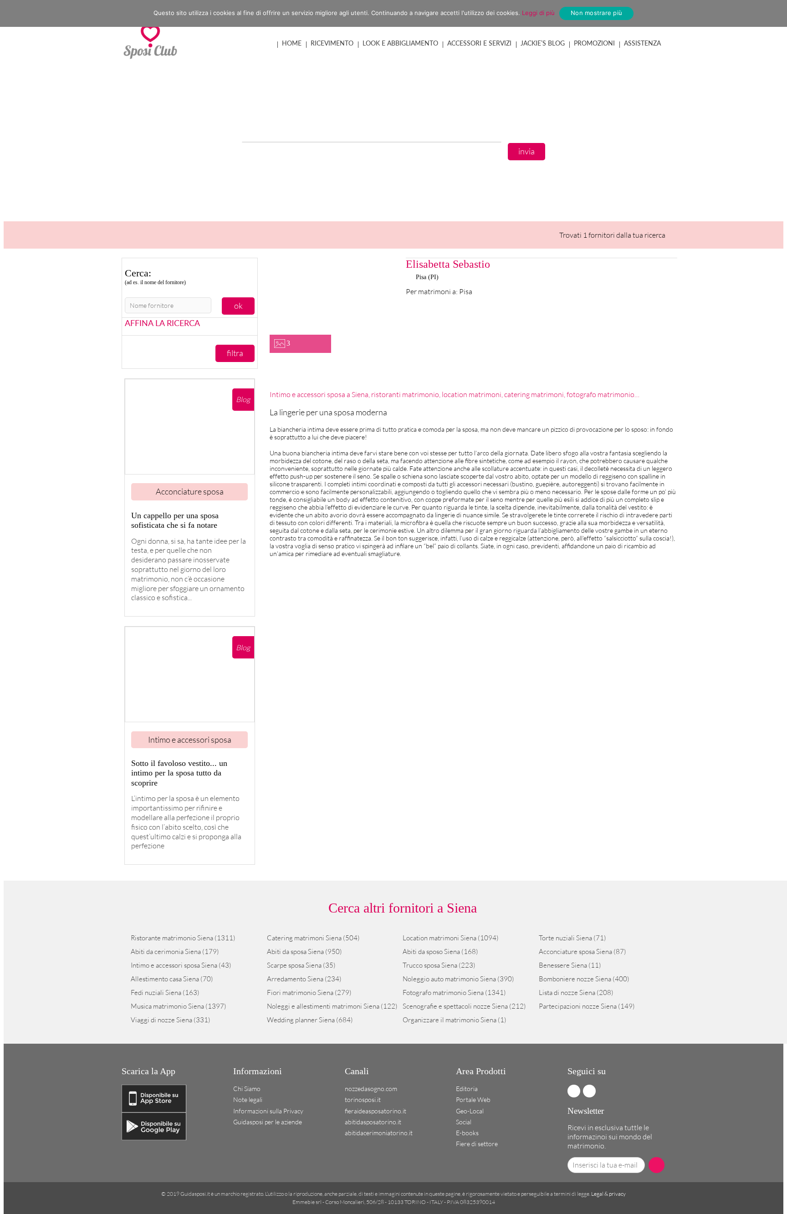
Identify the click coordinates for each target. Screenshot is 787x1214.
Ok (238, 306)
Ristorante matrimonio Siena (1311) (183, 937)
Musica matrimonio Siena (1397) (178, 1006)
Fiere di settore (477, 1144)
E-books (467, 1133)
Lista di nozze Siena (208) (576, 992)
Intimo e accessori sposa (189, 740)
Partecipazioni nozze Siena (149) (587, 1006)
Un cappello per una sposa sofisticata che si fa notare (175, 520)
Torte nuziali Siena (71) (572, 937)
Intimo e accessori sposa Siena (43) (181, 965)
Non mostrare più (596, 12)
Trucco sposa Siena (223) (439, 965)
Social (463, 1122)
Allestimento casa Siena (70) (172, 978)
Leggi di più (538, 12)
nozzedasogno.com (371, 1088)
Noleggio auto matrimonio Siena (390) (458, 978)
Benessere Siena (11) (570, 965)
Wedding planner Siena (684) (310, 1019)
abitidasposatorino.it (373, 1122)
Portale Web (473, 1099)
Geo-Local (470, 1111)
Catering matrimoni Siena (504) (313, 937)
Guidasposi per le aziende (267, 1122)
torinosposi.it (363, 1099)
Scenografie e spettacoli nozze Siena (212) (464, 1006)
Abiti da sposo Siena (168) (440, 951)
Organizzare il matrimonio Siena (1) (454, 1019)
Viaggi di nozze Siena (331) (170, 1019)
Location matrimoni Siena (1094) (451, 937)
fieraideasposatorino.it (375, 1111)
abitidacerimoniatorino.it (379, 1133)
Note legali (247, 1099)
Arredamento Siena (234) (304, 978)
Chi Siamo (247, 1088)
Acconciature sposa (190, 491)
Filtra (235, 353)
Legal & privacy (608, 1193)
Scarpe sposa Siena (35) (301, 965)
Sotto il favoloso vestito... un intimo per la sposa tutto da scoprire (179, 773)
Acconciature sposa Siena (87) (582, 951)
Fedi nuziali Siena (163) (165, 992)
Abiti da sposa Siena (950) (304, 951)
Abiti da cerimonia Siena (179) (175, 951)
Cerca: (155, 276)
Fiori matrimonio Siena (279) (309, 992)
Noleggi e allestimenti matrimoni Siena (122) (332, 1006)
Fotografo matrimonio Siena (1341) (454, 992)
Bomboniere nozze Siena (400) (584, 978)
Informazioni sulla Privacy (268, 1111)
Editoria (467, 1088)
